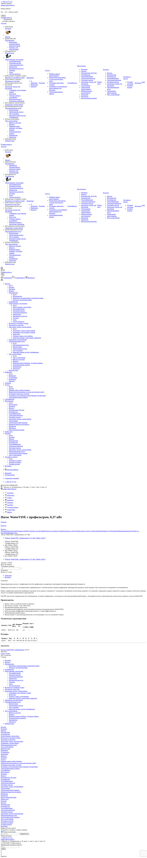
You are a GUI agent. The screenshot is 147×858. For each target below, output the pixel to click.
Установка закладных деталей (11, 765)
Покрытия (4, 794)
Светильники (5, 788)
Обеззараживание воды (21, 345)
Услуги (11, 388)
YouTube (10, 505)
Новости (4, 756)
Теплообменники (7, 781)
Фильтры (4, 531)
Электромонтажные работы (10, 768)
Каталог (11, 287)
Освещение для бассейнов (109, 531)
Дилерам (4, 758)
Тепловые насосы (7, 785)
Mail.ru (9, 512)
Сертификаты (5, 770)
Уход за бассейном (19, 358)
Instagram (10, 500)
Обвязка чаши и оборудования (11, 761)
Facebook (10, 493)
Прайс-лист (5, 799)
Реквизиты (4, 754)
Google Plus (11, 510)
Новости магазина (9, 832)
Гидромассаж (20, 531)
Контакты (4, 826)
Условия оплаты (6, 824)
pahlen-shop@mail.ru (7, 5)
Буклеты (12, 437)
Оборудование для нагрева (22, 307)
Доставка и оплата (15, 460)
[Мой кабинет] (2, 268)
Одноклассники (12, 507)
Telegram (10, 502)
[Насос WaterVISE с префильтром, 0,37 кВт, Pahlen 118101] (25, 538)
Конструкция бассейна (8, 797)
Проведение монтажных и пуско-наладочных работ (18, 763)
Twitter (9, 498)
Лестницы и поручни (70, 531)
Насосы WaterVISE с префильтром (12, 650)
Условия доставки (7, 823)
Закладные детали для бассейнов (24, 330)
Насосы (3, 730)
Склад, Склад (5, 653)
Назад (11, 285)
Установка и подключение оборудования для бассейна (19, 767)
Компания (12, 376)
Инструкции (13, 404)
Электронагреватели (8, 783)
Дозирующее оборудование (10, 790)
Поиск (3, 849)
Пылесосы (4, 795)
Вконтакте (10, 495)
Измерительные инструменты (11, 792)
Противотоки (17, 296)
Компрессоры (12, 533)
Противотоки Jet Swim (8, 777)
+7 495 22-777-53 (6, 2)
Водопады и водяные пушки (53, 531)
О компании (5, 752)
